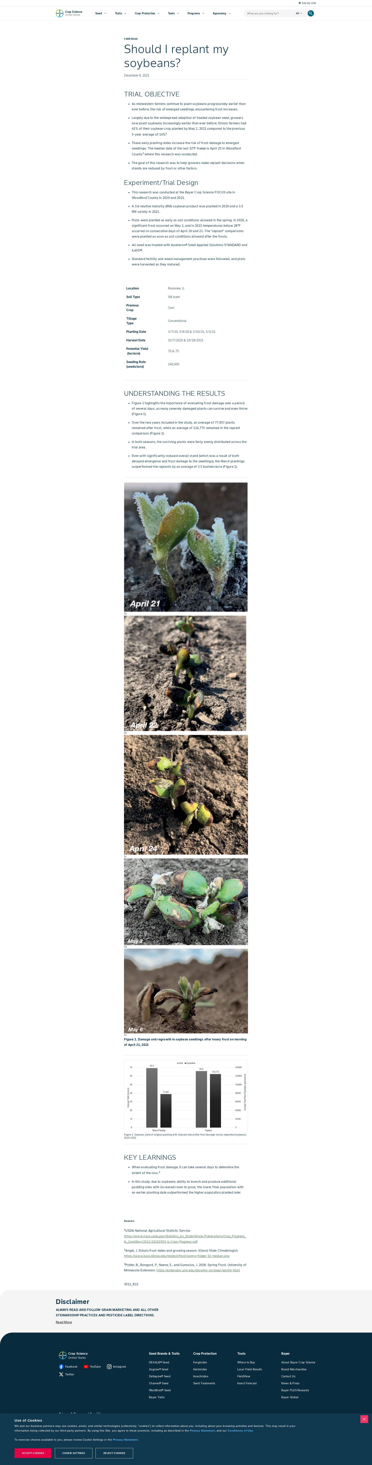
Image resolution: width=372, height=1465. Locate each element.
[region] (186, 1439)
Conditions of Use (240, 1430)
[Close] (364, 1419)
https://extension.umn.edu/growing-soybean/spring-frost (198, 1270)
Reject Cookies (114, 1453)
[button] (63, 1355)
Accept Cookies (33, 1453)
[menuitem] (100, 13)
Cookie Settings (73, 1453)
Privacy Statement (202, 1430)
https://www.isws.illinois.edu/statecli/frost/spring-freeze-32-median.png (177, 1256)
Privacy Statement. (126, 1439)
